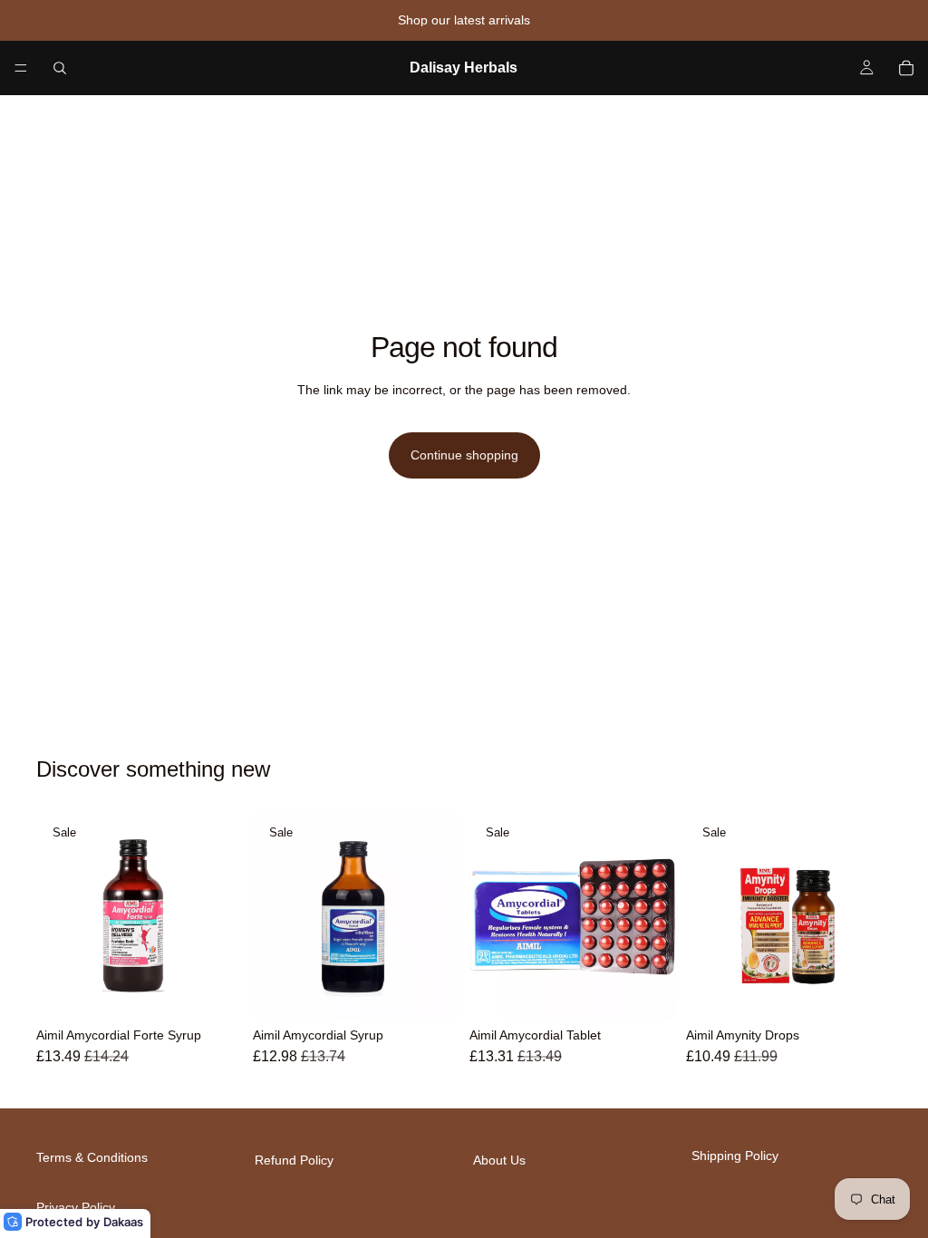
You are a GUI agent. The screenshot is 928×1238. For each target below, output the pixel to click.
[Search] (60, 68)
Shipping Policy (734, 1155)
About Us (499, 1160)
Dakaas (123, 1221)
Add (229, 991)
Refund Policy (294, 1160)
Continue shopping (464, 455)
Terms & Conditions (92, 1157)
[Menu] (21, 68)
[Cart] (906, 68)
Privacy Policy (75, 1206)
